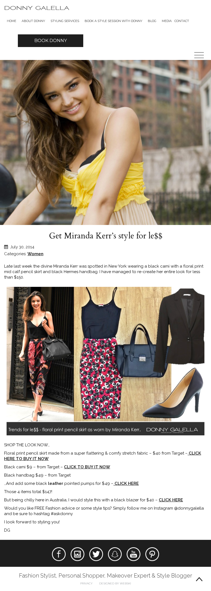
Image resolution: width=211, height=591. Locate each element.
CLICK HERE (126, 483)
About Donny (33, 21)
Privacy (86, 583)
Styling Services (65, 21)
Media (167, 21)
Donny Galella (36, 8)
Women (35, 253)
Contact (181, 21)
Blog (152, 21)
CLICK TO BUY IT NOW (87, 466)
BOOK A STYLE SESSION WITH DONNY (113, 21)
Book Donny (50, 40)
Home (11, 21)
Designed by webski (115, 583)
